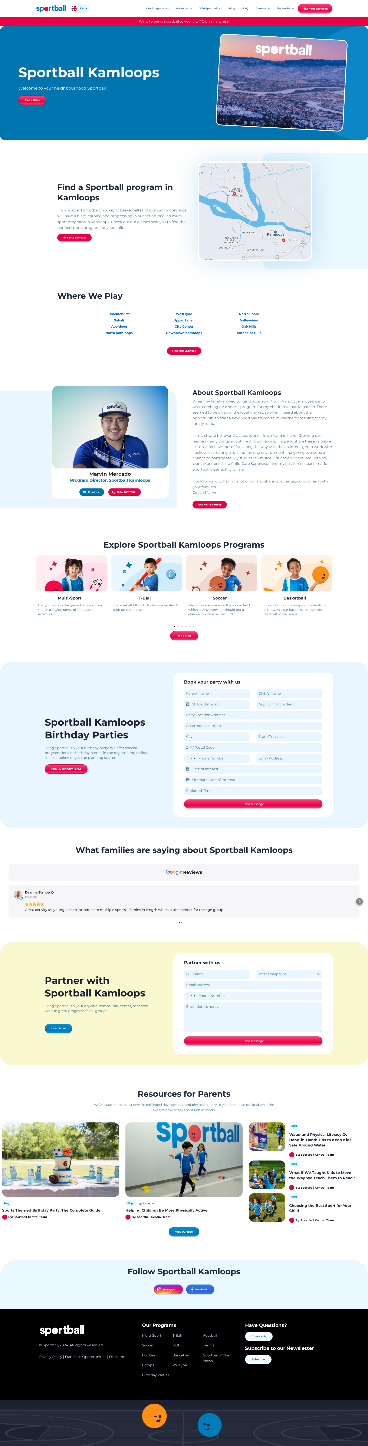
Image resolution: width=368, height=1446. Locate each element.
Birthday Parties (155, 1375)
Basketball (294, 598)
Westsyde (184, 314)
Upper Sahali (184, 320)
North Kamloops (119, 333)
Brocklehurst (119, 314)
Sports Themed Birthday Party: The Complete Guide (51, 1210)
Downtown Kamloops (184, 333)
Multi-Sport (69, 598)
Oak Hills (249, 326)
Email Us (93, 492)
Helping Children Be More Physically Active (166, 1210)
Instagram (169, 1289)
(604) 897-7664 (126, 492)
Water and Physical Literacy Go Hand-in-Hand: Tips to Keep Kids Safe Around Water (320, 1139)
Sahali (119, 320)
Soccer (220, 598)
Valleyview (249, 320)
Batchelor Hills (249, 333)
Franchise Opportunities (85, 1357)
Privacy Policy (50, 1357)
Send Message (253, 804)
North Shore (249, 314)
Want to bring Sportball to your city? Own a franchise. (184, 21)
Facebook (201, 1289)
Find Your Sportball (315, 8)
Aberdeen (119, 326)
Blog (7, 1203)
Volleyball (180, 1365)
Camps (148, 1365)
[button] (167, 8)
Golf (175, 1345)
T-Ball (145, 598)
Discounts (117, 1357)
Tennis (208, 1345)
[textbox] (285, 974)
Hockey (148, 1355)
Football (210, 1335)
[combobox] (190, 758)
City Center (184, 326)
